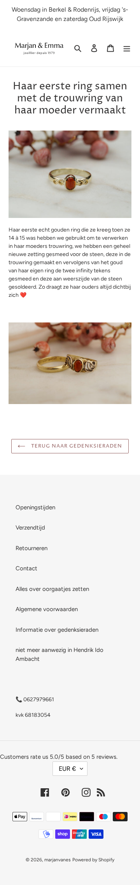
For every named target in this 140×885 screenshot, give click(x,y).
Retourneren (31, 548)
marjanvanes (57, 859)
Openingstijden (35, 507)
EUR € (67, 768)
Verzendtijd (30, 527)
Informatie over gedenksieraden (57, 629)
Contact (26, 568)
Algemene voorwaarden (47, 609)
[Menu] (127, 48)
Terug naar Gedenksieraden (75, 445)
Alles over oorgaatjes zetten (52, 588)
